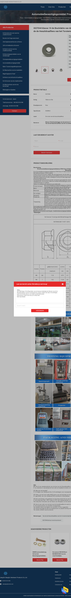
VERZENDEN (40, 310)
